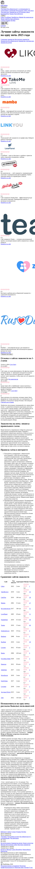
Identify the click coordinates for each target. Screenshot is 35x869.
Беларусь (3, 849)
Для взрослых (5, 12)
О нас (31, 867)
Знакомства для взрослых (26, 41)
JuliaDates (4, 670)
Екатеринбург (5, 14)
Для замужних (14, 838)
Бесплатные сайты (21, 10)
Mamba (21, 17)
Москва (9, 849)
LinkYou (7, 19)
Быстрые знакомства (24, 844)
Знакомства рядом (6, 42)
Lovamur (3, 686)
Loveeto (3, 647)
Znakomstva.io (5, 631)
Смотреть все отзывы (7, 402)
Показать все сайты (6, 354)
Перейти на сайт (6, 75)
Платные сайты (25, 12)
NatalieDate (4, 619)
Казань (12, 14)
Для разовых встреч (13, 836)
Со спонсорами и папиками (15, 9)
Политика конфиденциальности (13, 866)
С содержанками (23, 9)
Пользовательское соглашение (10, 866)
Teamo (3, 19)
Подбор (13, 20)
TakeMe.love (15, 17)
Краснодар (4, 851)
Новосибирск (27, 849)
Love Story (13, 364)
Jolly (2, 697)
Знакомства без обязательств (9, 41)
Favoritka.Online (6, 658)
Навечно (3, 664)
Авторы (26, 867)
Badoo (3, 653)
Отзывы (7, 20)
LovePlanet (7, 17)
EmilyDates (4, 681)
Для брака (4, 9)
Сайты (3, 15)
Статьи (3, 20)
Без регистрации (6, 843)
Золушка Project (6, 692)
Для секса (31, 10)
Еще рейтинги (18, 14)
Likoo (2, 17)
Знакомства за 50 (15, 12)
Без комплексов (28, 17)
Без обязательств (12, 9)
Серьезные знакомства (7, 39)
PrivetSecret (4, 675)
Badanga (3, 636)
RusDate (3, 642)
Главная (3, 25)
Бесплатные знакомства (22, 39)
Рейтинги (3, 7)
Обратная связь (19, 867)
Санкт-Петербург (17, 849)
